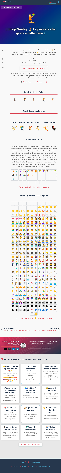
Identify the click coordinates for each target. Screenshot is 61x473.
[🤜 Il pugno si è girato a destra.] (13, 211)
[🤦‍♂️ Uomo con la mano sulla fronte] (36, 234)
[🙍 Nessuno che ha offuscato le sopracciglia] (32, 226)
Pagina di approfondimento (34, 348)
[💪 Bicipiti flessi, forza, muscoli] (51, 211)
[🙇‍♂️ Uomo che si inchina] (24, 234)
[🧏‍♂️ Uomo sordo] (13, 234)
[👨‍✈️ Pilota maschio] (24, 249)
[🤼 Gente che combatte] (24, 171)
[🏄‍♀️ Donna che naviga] (55, 179)
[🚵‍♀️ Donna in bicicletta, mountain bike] (28, 179)
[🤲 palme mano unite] (28, 211)
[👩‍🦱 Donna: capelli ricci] (36, 222)
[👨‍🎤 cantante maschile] (47, 245)
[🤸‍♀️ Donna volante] (20, 171)
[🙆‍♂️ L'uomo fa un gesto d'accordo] (24, 230)
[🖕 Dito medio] (28, 207)
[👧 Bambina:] (36, 218)
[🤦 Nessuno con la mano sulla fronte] (32, 234)
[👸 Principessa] (17, 256)
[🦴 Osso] (51, 215)
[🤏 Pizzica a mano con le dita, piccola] (39, 203)
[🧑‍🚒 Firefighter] (43, 249)
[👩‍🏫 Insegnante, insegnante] (39, 237)
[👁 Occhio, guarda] (13, 218)
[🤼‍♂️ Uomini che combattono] (28, 171)
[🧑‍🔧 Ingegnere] (32, 241)
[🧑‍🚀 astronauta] (32, 249)
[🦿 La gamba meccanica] (13, 215)
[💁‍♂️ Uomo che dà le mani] (36, 230)
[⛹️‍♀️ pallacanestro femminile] (39, 175)
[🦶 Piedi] (20, 215)
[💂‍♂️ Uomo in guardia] (36, 253)
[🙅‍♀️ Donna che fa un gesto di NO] (17, 230)
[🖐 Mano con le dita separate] (20, 203)
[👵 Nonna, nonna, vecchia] (28, 226)
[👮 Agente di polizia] (55, 249)
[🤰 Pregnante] (17, 260)
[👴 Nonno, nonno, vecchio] (24, 226)
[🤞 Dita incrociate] (47, 203)
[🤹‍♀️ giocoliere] (20, 175)
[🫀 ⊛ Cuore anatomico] (39, 215)
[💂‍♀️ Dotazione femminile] (39, 253)
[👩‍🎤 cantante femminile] (51, 245)
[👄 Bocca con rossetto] (20, 218)
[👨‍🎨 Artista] (13, 249)
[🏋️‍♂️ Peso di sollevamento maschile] (47, 175)
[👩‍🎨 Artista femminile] (17, 249)
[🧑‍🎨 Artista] (55, 245)
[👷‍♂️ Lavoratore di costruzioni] (51, 253)
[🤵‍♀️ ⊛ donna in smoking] (47, 256)
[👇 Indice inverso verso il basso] (32, 207)
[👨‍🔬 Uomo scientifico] (24, 245)
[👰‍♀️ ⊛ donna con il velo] (13, 260)
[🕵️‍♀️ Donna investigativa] (28, 253)
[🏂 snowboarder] (32, 179)
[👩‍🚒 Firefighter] (51, 249)
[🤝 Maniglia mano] (32, 211)
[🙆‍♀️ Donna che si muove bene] (28, 230)
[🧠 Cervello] (36, 215)
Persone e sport (34, 187)
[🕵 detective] (20, 253)
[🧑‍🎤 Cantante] (43, 245)
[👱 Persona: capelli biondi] (43, 218)
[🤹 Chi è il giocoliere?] (13, 175)
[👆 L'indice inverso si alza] (24, 207)
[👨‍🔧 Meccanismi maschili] (36, 241)
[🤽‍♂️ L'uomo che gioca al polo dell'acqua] (39, 171)
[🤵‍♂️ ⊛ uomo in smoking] (43, 256)
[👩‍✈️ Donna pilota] (28, 249)
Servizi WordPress (46, 348)
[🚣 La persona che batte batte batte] (22, 182)
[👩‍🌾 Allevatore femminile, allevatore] (17, 241)
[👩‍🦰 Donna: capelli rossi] (28, 222)
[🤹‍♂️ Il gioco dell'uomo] (17, 175)
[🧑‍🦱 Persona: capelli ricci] (39, 222)
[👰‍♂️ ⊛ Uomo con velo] (55, 256)
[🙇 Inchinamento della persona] (20, 234)
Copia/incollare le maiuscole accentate (50, 410)
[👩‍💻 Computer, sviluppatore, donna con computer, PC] (39, 245)
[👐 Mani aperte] (24, 211)
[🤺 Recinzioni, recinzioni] (37, 182)
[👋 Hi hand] (13, 203)
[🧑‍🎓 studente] (20, 237)
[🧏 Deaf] (55, 230)
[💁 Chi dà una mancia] (32, 230)
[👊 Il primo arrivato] (51, 207)
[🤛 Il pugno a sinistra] (55, 207)
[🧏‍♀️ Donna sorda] (17, 234)
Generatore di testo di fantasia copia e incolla (10, 390)
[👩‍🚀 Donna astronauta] (39, 249)
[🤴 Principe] (13, 256)
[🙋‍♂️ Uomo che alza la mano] (47, 230)
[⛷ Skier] (45, 182)
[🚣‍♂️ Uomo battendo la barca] (26, 182)
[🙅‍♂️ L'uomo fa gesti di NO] (13, 230)
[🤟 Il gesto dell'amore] (51, 203)
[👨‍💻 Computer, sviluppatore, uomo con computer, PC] (36, 245)
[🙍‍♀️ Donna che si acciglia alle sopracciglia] (39, 226)
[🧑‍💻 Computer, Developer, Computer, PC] (32, 245)
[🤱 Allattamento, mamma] (20, 260)
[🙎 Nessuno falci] (43, 226)
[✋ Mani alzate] (24, 203)
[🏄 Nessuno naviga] (47, 179)
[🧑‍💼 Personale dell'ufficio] (55, 241)
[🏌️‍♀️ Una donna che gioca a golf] (43, 179)
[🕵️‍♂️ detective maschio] (24, 253)
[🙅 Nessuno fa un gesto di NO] (55, 226)
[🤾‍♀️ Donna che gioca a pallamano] (55, 171)
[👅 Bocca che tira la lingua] (17, 218)
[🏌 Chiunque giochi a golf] (36, 179)
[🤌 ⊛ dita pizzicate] (36, 203)
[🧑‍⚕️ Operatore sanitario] (55, 234)
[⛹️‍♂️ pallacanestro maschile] (36, 175)
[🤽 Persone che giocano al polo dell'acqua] (36, 171)
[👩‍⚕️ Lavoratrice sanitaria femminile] (17, 237)
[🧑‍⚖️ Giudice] (43, 237)
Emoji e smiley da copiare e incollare (10, 369)
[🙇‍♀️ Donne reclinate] (28, 234)
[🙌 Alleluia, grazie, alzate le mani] (20, 211)
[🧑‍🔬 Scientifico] (20, 245)
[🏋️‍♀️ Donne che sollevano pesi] (51, 175)
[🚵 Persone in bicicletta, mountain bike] (20, 179)
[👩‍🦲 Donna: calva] (51, 222)
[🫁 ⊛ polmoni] (43, 215)
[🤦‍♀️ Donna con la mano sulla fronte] (39, 234)
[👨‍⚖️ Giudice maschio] (47, 237)
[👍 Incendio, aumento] (39, 207)
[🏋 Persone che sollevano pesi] (43, 175)
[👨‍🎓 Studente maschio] (24, 237)
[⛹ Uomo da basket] (32, 175)
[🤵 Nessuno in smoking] (39, 256)
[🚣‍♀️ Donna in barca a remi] (30, 182)
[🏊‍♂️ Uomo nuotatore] (24, 175)
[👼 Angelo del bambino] (36, 260)
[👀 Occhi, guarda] (55, 215)
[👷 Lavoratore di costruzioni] (47, 253)
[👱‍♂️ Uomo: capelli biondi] (17, 226)
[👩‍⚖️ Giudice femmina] (51, 237)
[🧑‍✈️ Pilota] (20, 249)
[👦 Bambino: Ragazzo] (32, 218)
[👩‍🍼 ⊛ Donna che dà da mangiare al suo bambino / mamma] (24, 260)
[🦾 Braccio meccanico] (55, 211)
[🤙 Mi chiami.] (13, 207)
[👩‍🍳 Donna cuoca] (28, 241)
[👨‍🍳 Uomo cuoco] (24, 241)
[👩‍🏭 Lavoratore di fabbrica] (51, 241)
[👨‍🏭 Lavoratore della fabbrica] (47, 241)
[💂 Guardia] (32, 253)
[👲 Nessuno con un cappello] (32, 256)
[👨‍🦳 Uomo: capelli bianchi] (17, 222)
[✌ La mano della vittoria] (43, 203)
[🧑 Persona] (39, 218)
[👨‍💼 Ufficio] (13, 245)
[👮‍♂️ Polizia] (13, 253)
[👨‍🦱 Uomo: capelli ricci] (13, 222)
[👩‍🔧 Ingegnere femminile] (39, 241)
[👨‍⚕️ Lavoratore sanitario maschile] (13, 237)
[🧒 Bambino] (28, 218)
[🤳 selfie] (47, 211)
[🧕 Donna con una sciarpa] (36, 256)
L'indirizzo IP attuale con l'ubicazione (30, 390)
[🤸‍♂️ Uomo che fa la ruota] (17, 171)
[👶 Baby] (24, 218)
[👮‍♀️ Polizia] (17, 253)
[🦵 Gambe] (17, 215)
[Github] (9, 349)
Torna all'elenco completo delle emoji (35, 82)
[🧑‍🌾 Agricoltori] (55, 237)
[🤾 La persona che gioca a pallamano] (47, 171)
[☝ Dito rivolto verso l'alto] (36, 207)
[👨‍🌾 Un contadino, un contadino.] (13, 241)
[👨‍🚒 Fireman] (47, 249)
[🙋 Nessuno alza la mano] (43, 230)
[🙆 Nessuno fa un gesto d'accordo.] (20, 230)
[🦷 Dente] (47, 215)
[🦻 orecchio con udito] (28, 215)
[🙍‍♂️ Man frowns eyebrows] (36, 226)
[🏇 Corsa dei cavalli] (41, 182)
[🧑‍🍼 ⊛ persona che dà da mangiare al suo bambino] (32, 260)
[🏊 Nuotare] (34, 182)
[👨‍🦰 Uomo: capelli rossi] (55, 218)
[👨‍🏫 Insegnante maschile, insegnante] (36, 237)
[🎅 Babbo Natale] (39, 260)
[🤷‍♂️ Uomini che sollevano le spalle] (47, 234)
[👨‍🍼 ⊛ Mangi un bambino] (28, 260)
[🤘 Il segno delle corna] (55, 203)
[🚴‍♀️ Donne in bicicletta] (17, 179)
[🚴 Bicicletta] (55, 175)
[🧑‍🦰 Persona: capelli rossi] (32, 222)
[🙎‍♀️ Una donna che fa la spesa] (51, 226)
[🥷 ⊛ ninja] (43, 253)
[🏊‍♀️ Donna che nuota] (28, 175)
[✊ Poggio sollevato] (47, 207)
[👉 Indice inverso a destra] (20, 207)
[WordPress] (17, 349)
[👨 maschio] (47, 218)
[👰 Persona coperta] (51, 256)
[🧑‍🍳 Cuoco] (20, 241)
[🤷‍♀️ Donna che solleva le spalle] (51, 234)
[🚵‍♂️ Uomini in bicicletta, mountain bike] (24, 179)
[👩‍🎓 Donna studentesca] (28, 237)
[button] (58, 2)
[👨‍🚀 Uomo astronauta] (36, 249)
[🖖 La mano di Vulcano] (28, 203)
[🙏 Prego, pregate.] (36, 211)
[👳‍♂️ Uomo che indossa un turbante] (24, 256)
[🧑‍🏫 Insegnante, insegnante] (32, 237)
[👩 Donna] (24, 222)
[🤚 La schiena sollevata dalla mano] (17, 203)
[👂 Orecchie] (24, 215)
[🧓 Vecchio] (20, 226)
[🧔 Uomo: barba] (51, 218)
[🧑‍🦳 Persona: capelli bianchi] (47, 222)
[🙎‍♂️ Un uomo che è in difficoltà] (47, 226)
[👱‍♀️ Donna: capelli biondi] (13, 226)
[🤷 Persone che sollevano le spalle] (43, 234)
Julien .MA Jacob (10, 341)
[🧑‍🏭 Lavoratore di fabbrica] (43, 241)
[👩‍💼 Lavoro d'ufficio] (17, 245)
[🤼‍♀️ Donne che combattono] (32, 171)
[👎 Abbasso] (43, 207)
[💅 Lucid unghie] (43, 211)
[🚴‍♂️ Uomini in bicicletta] (13, 179)
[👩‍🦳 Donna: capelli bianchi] (43, 222)
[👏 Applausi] (17, 211)
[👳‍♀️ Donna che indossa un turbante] (28, 256)
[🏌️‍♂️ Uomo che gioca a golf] (39, 179)
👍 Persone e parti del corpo (34, 318)
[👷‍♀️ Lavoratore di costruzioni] (55, 253)
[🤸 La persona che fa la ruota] (13, 171)
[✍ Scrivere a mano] (39, 211)
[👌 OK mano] (32, 203)
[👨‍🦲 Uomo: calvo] (20, 222)
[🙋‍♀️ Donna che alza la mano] (51, 230)
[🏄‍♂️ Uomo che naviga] (51, 179)
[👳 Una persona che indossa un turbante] (20, 256)
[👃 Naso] (32, 215)
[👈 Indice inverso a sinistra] (17, 207)
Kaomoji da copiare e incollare (30, 369)
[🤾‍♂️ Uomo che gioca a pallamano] (51, 171)
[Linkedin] (13, 349)
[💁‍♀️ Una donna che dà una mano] (39, 230)
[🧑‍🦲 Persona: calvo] (55, 222)
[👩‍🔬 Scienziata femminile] (28, 245)
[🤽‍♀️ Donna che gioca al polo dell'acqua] (43, 171)
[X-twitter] (5, 349)
